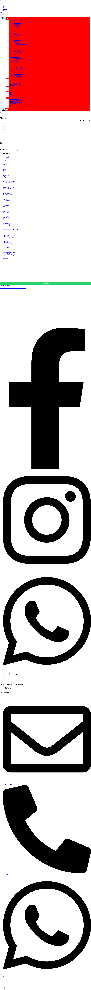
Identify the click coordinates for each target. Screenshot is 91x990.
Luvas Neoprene (6, 216)
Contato (4, 10)
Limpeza (4, 206)
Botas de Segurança (7, 174)
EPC (4, 196)
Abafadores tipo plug (7, 157)
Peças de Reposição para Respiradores (11, 229)
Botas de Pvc (5, 172)
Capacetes (5, 184)
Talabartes (5, 249)
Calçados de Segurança (7, 177)
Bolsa (4, 170)
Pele (3, 231)
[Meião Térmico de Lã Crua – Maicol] (10, 279)
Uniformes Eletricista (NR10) (9, 252)
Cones (4, 190)
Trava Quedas (6, 251)
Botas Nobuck (6, 175)
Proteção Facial (6, 236)
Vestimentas (5, 258)
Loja (4, 6)
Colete (4, 189)
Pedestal (4, 230)
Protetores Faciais (6, 242)
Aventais (4, 166)
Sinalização (5, 248)
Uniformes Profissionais (8, 254)
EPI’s (4, 677)
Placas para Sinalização (7, 232)
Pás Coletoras (5, 228)
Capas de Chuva (6, 186)
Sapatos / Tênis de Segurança (9, 247)
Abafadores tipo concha (8, 156)
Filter (17, 149)
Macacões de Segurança (8, 220)
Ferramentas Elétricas (7, 200)
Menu (2, 15)
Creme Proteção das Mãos (8, 194)
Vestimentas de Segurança (8, 682)
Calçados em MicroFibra (8, 180)
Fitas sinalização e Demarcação (9, 204)
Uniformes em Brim (7, 253)
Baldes (4, 169)
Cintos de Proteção (7, 188)
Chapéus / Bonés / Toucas (8, 187)
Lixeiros (4, 207)
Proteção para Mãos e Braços (9, 237)
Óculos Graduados (7, 225)
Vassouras (5, 257)
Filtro (4, 202)
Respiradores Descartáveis (8, 243)
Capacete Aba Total (7, 183)
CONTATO (19, 981)
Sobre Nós (5, 9)
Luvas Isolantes (6, 213)
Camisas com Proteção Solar (9, 181)
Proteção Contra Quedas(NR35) (9, 235)
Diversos (4, 195)
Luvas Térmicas (6, 218)
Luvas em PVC (6, 212)
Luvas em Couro (6, 210)
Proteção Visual (6, 240)
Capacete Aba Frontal (7, 182)
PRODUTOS (13, 981)
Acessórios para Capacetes (8, 165)
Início (4, 5)
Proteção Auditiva (6, 234)
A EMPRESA (7, 981)
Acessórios (5, 159)
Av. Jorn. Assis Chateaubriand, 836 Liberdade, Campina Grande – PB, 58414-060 (10, 325)
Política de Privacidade (5, 983)
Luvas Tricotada (6, 219)
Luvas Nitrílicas (6, 217)
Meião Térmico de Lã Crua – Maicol (13, 288)
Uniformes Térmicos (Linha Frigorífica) (11, 255)
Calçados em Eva (6, 178)
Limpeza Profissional (7, 680)
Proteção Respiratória (7, 238)
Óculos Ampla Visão (7, 224)
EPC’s (4, 678)
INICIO (1, 981)
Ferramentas (5, 199)
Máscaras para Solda (7, 223)
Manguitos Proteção (7, 222)
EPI (3, 198)
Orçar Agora (46, 283)
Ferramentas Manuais (7, 201)
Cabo (4, 176)
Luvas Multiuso (6, 214)
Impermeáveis (6, 205)
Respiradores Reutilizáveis (8, 244)
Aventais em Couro (7, 168)
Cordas (4, 192)
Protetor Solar (5, 241)
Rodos (4, 246)
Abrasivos (5, 158)
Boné (4, 171)
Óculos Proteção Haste (7, 226)
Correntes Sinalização (7, 193)
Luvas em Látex (6, 211)
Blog (4, 7)
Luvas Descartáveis (7, 208)
